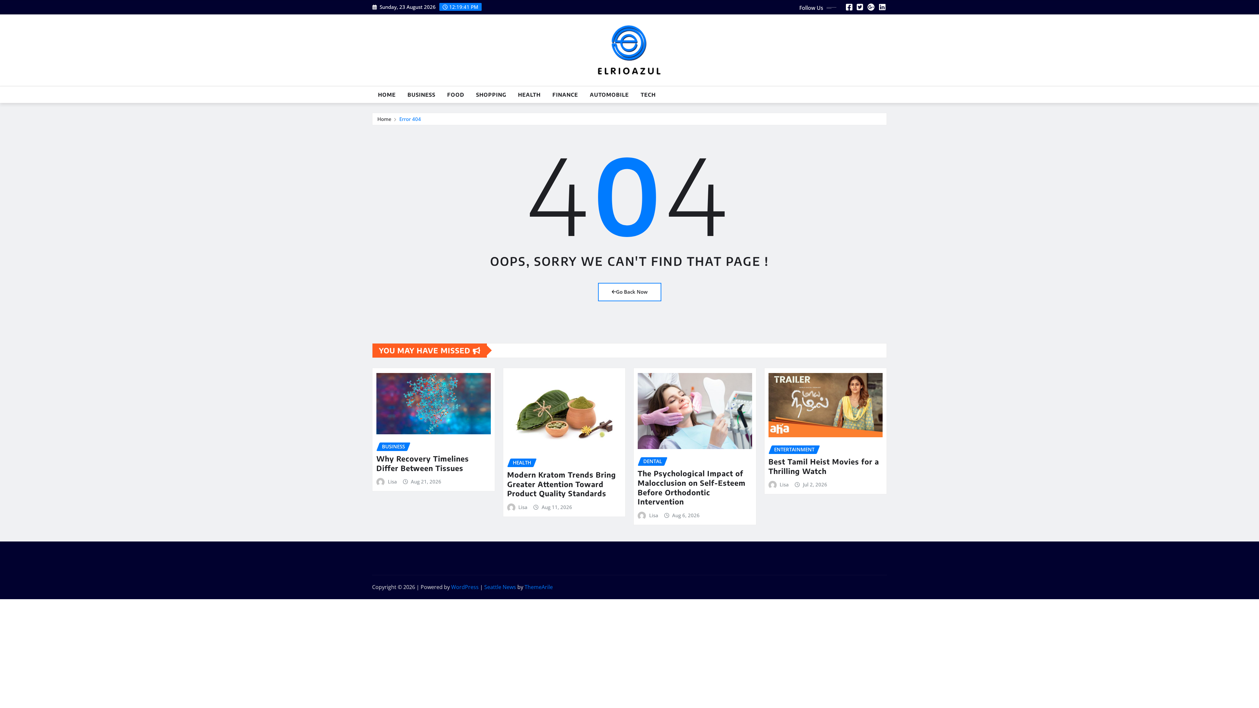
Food (455, 94)
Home (387, 94)
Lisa (392, 481)
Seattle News (500, 587)
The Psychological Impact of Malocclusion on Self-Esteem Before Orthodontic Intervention (692, 487)
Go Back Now (632, 291)
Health (529, 94)
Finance (565, 94)
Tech (648, 94)
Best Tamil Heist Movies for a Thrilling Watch (824, 466)
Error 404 (410, 119)
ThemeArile (539, 587)
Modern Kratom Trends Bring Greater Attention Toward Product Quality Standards (561, 484)
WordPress (465, 587)
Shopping (491, 94)
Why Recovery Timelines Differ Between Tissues (422, 463)
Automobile (609, 94)
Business (421, 94)
